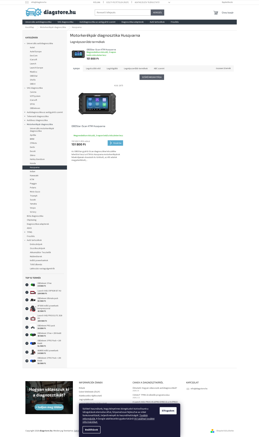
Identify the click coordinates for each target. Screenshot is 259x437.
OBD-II (32, 83)
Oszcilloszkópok (37, 248)
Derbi (32, 147)
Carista (33, 92)
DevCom (33, 55)
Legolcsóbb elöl (93, 68)
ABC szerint (159, 68)
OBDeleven (35, 108)
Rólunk (96, 2)
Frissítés (31, 236)
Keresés (157, 12)
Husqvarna (34, 167)
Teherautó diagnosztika (38, 116)
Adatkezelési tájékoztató (147, 2)
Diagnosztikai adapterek (38, 224)
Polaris (33, 187)
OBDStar (34, 75)
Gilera (32, 155)
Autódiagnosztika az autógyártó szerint (45, 112)
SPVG (32, 104)
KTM (32, 179)
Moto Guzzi (35, 191)
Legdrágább (112, 68)
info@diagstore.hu (199, 388)
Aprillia (33, 135)
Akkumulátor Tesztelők (40, 252)
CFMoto (33, 143)
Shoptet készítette (225, 430)
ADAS (29, 228)
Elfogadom (168, 410)
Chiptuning (31, 220)
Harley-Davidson (37, 159)
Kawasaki (34, 175)
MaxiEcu (33, 71)
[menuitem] (38, 22)
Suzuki (33, 199)
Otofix (33, 79)
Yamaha (33, 203)
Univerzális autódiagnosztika (40, 43)
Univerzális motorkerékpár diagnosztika (42, 130)
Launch (33, 63)
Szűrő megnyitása (152, 77)
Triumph (33, 195)
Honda (33, 163)
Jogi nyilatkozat (86, 399)
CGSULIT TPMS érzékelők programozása (151, 395)
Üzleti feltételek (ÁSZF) (117, 2)
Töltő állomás (36, 264)
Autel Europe (36, 51)
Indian (32, 171)
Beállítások (91, 429)
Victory (33, 212)
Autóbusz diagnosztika (37, 120)
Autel (32, 47)
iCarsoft (33, 59)
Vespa (33, 207)
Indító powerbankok (39, 260)
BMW (32, 139)
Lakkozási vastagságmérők (42, 268)
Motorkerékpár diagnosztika (40, 124)
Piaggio (33, 183)
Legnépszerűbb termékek (136, 68)
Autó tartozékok (34, 240)
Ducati (33, 151)
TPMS (29, 232)
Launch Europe (36, 67)
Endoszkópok (36, 244)
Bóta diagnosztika (35, 216)
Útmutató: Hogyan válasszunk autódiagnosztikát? (155, 388)
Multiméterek (36, 256)
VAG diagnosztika (35, 88)
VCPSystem (35, 96)
